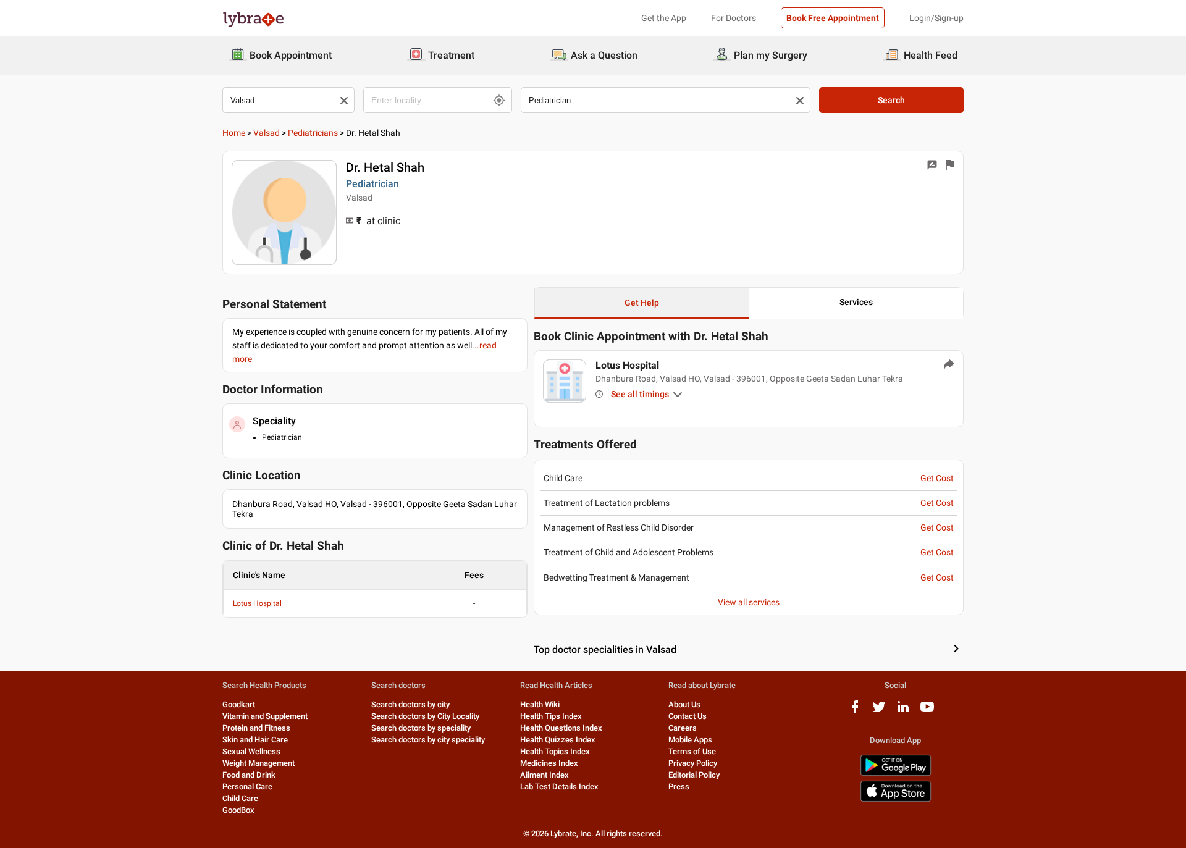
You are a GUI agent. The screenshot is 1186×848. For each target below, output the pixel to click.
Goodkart (238, 704)
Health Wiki (540, 704)
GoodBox (238, 810)
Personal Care (247, 786)
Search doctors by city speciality (428, 739)
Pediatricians (313, 133)
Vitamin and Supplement (265, 716)
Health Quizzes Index (557, 739)
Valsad (266, 133)
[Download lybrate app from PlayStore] (896, 773)
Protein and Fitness (256, 728)
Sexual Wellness (251, 751)
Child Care (240, 798)
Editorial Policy (694, 774)
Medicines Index (549, 763)
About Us (684, 704)
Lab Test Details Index (559, 786)
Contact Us (687, 716)
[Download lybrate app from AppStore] (896, 799)
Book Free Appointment (832, 18)
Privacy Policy (692, 763)
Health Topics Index (555, 751)
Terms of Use (692, 751)
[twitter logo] (879, 711)
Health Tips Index (551, 716)
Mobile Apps (690, 739)
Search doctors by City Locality (425, 716)
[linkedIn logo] (903, 711)
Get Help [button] (642, 303)
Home (233, 133)
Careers (682, 728)
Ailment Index (544, 774)
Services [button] (856, 302)
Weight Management (258, 763)
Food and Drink (248, 774)
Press (678, 786)
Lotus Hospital (257, 603)
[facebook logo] (854, 711)
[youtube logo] (927, 711)
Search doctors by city (410, 704)
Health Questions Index (561, 728)
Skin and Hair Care (255, 739)
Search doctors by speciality (421, 728)
